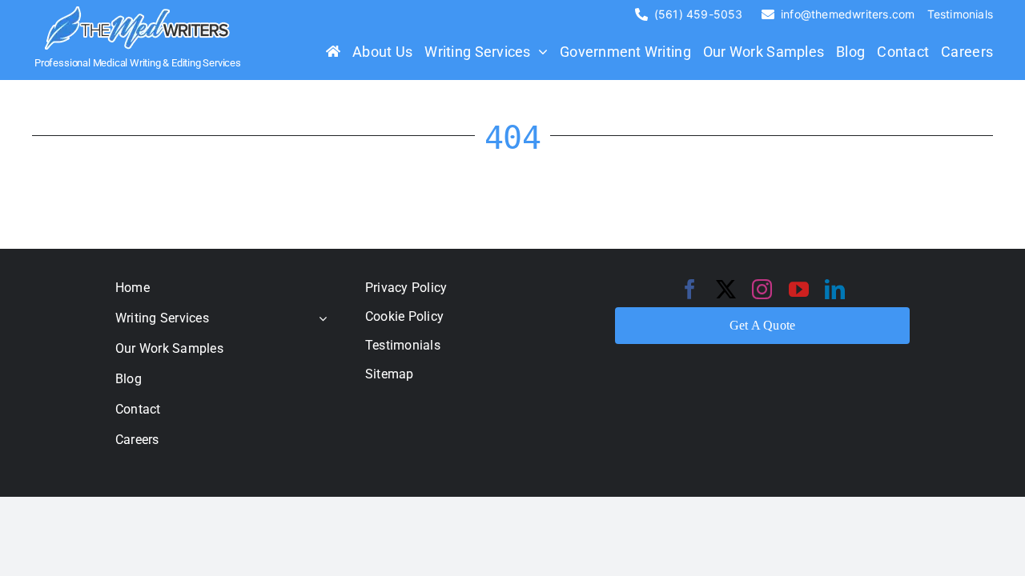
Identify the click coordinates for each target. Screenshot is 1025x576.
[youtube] (799, 289)
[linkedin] (835, 289)
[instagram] (762, 289)
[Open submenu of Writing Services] (319, 318)
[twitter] (726, 289)
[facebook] (690, 289)
